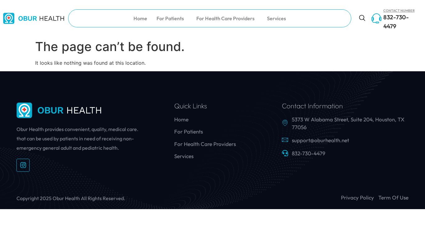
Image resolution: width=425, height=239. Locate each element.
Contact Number (399, 10)
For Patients (170, 18)
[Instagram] (23, 165)
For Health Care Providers (225, 18)
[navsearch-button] (362, 18)
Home (140, 18)
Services (276, 18)
